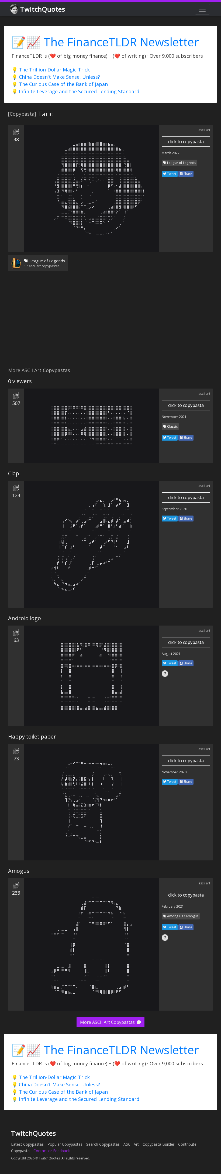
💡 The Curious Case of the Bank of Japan (60, 84)
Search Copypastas (103, 1144)
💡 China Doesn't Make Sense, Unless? (56, 77)
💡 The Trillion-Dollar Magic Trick (51, 69)
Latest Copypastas (27, 1144)
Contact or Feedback (51, 1150)
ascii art (204, 130)
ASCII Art (131, 1144)
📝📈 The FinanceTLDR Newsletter (105, 42)
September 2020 (174, 509)
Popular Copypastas (64, 1144)
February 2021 (173, 906)
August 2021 (171, 653)
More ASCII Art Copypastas (108, 1022)
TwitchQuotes (42, 9)
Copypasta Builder (158, 1144)
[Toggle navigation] (202, 9)
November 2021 (174, 416)
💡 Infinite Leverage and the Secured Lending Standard (75, 91)
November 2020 (174, 772)
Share (187, 173)
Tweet (171, 173)
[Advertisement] (110, 322)
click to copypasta (186, 142)
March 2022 (170, 153)
